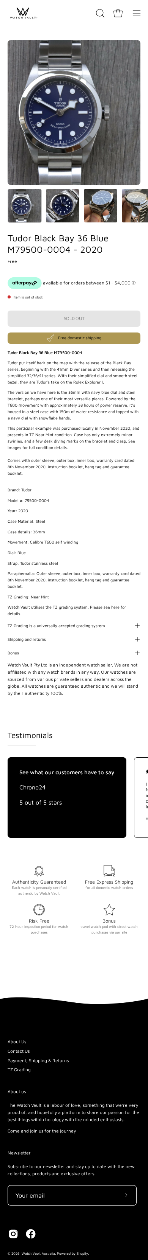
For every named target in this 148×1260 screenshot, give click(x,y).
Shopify (82, 1253)
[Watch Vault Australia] (23, 13)
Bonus (13, 653)
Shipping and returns (27, 639)
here (115, 607)
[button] (99, 13)
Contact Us (19, 1051)
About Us (17, 1041)
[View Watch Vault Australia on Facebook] (30, 1234)
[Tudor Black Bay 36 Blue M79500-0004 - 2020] (25, 206)
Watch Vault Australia (38, 1253)
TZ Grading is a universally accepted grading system (56, 625)
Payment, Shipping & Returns (38, 1060)
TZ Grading (19, 1069)
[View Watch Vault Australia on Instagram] (13, 1234)
